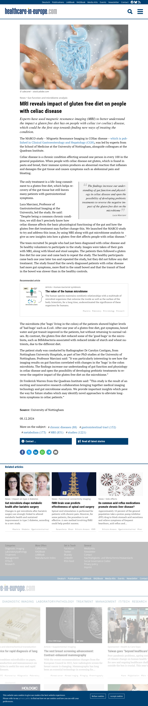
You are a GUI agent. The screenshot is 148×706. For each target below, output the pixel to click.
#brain (70, 529)
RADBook (81, 2)
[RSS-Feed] (139, 2)
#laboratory (96, 311)
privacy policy (24, 698)
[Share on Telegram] (49, 452)
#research (120, 311)
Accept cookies (116, 696)
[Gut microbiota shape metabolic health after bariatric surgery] (27, 484)
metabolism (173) (35, 432)
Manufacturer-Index (45, 557)
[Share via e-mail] (55, 452)
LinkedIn (68, 557)
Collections (41, 548)
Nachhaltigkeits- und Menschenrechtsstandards (108, 557)
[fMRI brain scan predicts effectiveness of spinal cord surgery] (74, 484)
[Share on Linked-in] (35, 452)
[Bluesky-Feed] (135, 2)
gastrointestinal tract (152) (99, 427)
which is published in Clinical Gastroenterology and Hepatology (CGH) (74, 140)
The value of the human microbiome (66, 291)
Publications (58, 2)
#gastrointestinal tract (40, 529)
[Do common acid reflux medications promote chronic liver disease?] (120, 484)
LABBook (70, 2)
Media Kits (92, 2)
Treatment (10, 554)
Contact (124, 2)
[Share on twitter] (29, 452)
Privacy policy (91, 564)
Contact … (30, 441)
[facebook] (132, 2)
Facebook (69, 548)
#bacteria (86, 311)
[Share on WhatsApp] (42, 452)
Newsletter (113, 2)
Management (11, 557)
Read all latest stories (93, 441)
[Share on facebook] (22, 452)
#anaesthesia (61, 529)
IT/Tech (8, 561)
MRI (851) (57, 432)
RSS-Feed (69, 561)
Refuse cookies (98, 696)
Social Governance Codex (97, 561)
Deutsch (46, 2)
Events (103, 2)
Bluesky (68, 554)
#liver (139, 529)
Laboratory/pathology (16, 551)
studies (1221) (77, 432)
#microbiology (108, 311)
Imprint (88, 567)
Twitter (67, 551)
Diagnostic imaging (14, 548)
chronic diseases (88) (63, 427)
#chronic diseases (82, 529)
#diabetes (26, 529)
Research (10, 564)
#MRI (93, 529)
